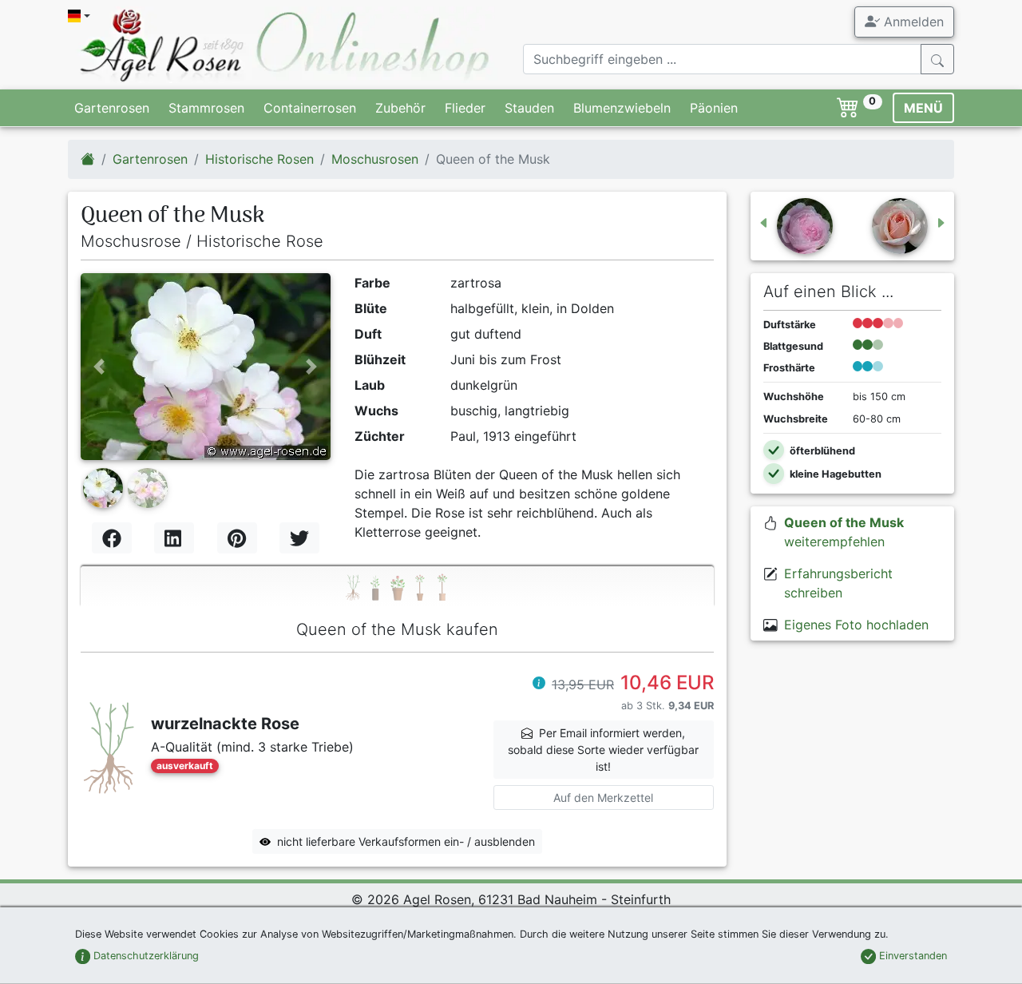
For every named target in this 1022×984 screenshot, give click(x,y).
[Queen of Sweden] (795, 226)
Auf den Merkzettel (603, 797)
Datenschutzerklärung (144, 956)
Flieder (465, 108)
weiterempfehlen (844, 532)
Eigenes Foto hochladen (856, 625)
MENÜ (923, 108)
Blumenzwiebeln (622, 108)
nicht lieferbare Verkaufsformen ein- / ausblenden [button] (406, 841)
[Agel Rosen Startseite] (88, 159)
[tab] (397, 586)
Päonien (714, 108)
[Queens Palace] (909, 226)
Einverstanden (911, 956)
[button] (99, 366)
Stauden (529, 108)
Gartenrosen (111, 108)
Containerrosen (309, 108)
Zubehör (400, 108)
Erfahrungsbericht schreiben (838, 583)
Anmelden (912, 22)
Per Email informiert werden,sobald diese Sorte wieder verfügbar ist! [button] (603, 749)
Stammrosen (206, 108)
